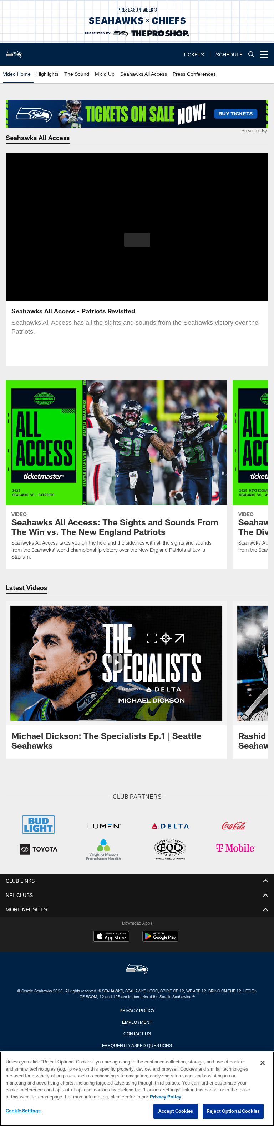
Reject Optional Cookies (233, 1111)
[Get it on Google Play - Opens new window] (160, 939)
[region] (137, 1089)
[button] (137, 240)
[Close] (262, 1063)
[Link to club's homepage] (14, 51)
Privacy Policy (137, 1009)
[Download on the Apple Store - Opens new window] (111, 936)
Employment (137, 1020)
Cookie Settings (23, 1111)
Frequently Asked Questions (137, 1044)
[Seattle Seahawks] (137, 969)
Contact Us (137, 1032)
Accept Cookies (175, 1111)
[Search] (251, 54)
